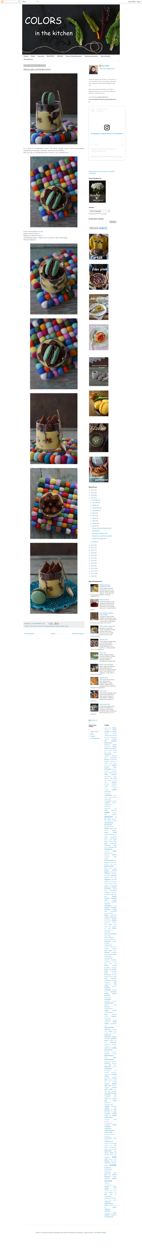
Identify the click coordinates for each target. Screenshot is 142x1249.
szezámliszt (107, 1136)
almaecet (106, 733)
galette (114, 860)
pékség (114, 1053)
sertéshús (113, 1106)
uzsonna (107, 1178)
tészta (111, 1153)
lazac (105, 963)
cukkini (114, 789)
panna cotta (107, 1048)
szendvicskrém (109, 1130)
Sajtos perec (103, 691)
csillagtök (114, 802)
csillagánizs (107, 802)
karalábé (107, 907)
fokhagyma (108, 849)
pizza (115, 1065)
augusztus (95, 510)
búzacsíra (113, 769)
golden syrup (112, 868)
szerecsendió (108, 1132)
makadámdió (107, 984)
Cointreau (113, 784)
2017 (92, 558)
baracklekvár (112, 748)
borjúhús (106, 761)
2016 (92, 560)
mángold (114, 993)
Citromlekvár (96, 531)
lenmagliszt (107, 967)
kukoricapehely (108, 958)
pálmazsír (114, 1044)
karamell (113, 907)
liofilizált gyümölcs (108, 976)
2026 (92, 490)
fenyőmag (110, 847)
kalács (106, 900)
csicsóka (114, 801)
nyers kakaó (112, 1033)
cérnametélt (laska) (110, 776)
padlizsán (113, 1038)
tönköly (62, 626)
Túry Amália (105, 66)
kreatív (114, 950)
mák (115, 982)
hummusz (106, 885)
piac (110, 1061)
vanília (66, 626)
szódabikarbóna (108, 1141)
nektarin (114, 1029)
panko (114, 1046)
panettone (107, 1046)
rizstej (106, 1093)
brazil (115, 763)
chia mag (113, 778)
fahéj (114, 832)
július (94, 513)
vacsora (108, 1181)
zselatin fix (113, 1215)
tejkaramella (108, 1151)
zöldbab (114, 1207)
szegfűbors (107, 1126)
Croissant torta (94, 738)
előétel (106, 828)
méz (105, 1014)
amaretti (114, 735)
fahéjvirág (106, 834)
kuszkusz (113, 960)
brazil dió (107, 765)
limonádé (114, 974)
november (95, 502)
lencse (106, 965)
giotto (115, 864)
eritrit (115, 828)
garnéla (106, 862)
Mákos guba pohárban (106, 664)
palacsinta (113, 1042)
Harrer (105, 883)
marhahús (107, 1001)
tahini (115, 1145)
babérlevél (107, 744)
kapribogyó (107, 903)
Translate (103, 214)
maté (115, 1005)
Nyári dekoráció (105, 56)
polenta (114, 1066)
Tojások (92, 736)
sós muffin (113, 1110)
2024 (92, 495)
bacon (114, 745)
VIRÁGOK (60, 56)
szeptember (96, 508)
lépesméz (114, 967)
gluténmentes (109, 866)
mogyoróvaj (107, 1020)
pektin (105, 1057)
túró (105, 1174)
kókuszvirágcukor (109, 937)
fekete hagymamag (110, 838)
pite (110, 1065)
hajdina (112, 879)
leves (106, 973)
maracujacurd (107, 997)
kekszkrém (113, 915)
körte (110, 950)
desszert (35, 626)
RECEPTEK (50, 56)
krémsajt (106, 952)
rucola (106, 1098)
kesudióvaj (107, 922)
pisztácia (107, 1063)
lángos (114, 961)
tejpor (115, 1151)
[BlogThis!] (52, 623)
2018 (92, 555)
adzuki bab (107, 728)
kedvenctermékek (108, 913)
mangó (106, 993)
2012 (92, 571)
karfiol (114, 909)
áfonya (114, 728)
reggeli (114, 1084)
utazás (114, 1176)
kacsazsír (107, 894)
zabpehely (107, 1202)
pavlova (114, 1051)
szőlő (111, 1143)
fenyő (105, 847)
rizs (109, 1091)
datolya (114, 814)
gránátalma (107, 873)
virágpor (111, 1192)
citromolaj (106, 784)
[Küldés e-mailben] (49, 623)
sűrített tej (107, 1115)
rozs (115, 1095)
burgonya (107, 769)
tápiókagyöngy (112, 1147)
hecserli (110, 883)
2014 (92, 566)
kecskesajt (113, 911)
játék (105, 887)
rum (110, 1098)
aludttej (114, 733)
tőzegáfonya (107, 1173)
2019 (92, 553)
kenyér (114, 919)
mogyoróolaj (107, 1018)
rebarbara (107, 1083)
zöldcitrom (107, 1211)
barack (106, 748)
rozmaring (107, 1095)
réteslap (114, 1087)
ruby (115, 1096)
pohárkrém (52, 626)
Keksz (92, 734)
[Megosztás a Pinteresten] (58, 623)
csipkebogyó (107, 808)
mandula (107, 990)
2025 (92, 492)
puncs (114, 1076)
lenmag (114, 965)
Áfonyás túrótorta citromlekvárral (101, 528)
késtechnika (107, 920)
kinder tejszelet (112, 926)
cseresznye (107, 799)
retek (109, 1085)
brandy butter (108, 763)
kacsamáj (107, 892)
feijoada (114, 834)
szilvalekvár (107, 1140)
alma (114, 731)
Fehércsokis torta (105, 704)
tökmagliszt (113, 1161)
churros (109, 780)
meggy (106, 1010)
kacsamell (113, 892)
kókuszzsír (107, 941)
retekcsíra (113, 1085)
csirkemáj (113, 810)
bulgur (114, 767)
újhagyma (107, 1176)
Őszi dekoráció (28, 59)
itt (39, 233)
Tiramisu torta (104, 639)
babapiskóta (108, 743)
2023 (92, 498)
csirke (106, 810)
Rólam (33, 56)
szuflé (114, 1143)
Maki (115, 984)
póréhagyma (108, 1068)
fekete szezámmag (110, 843)
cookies (106, 786)
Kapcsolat (41, 56)
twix (110, 1174)
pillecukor (114, 1061)
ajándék (106, 731)
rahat (115, 1080)
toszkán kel (111, 1159)
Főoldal (26, 56)
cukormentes (108, 795)
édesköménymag (108, 826)
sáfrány (114, 1098)
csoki (30, 626)
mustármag (113, 1023)
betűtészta (107, 756)
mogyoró (113, 1016)
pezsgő (106, 1061)
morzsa (114, 1020)
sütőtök (114, 1115)
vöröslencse (107, 1198)
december (95, 500)
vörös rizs (112, 1194)
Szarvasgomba (108, 1123)
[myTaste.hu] (93, 720)
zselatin (107, 1215)
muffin (114, 1022)
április (94, 521)
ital (115, 885)
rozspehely (107, 1096)
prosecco (109, 1074)
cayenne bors (112, 772)
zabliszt (114, 1200)
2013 (92, 568)
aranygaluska (113, 737)
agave (114, 729)
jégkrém (110, 887)
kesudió (114, 921)
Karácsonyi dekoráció (91, 56)
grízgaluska (107, 875)
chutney (114, 780)
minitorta (106, 1016)
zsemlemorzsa (108, 1217)
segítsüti (106, 1106)
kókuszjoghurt (107, 930)
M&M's (106, 978)
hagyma (107, 879)
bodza (106, 757)
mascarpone (108, 1003)
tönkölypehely (108, 1169)
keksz (106, 915)
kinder (110, 924)
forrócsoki (106, 851)
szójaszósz (107, 1143)
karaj (115, 905)
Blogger (103, 1232)
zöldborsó (107, 1209)
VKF (105, 1194)
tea (113, 1149)
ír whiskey (112, 885)
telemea (106, 1152)
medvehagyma (108, 1008)
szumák (106, 1145)
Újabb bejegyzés (29, 633)
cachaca (106, 771)
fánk (111, 834)
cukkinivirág (107, 791)
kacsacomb (113, 890)
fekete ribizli (112, 841)
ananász (106, 737)
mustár (106, 1023)
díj (115, 817)
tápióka (106, 1147)
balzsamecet (107, 746)
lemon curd (112, 963)
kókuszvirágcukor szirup (110, 939)
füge (115, 856)
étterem (114, 830)
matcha (106, 1005)
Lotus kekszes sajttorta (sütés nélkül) (106, 613)
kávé (105, 911)
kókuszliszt (107, 932)
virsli (115, 1192)
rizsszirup (113, 1091)
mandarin (107, 988)
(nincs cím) (103, 653)
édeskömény (108, 824)
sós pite (107, 1112)
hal (115, 879)
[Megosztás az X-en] (54, 623)
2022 (92, 545)
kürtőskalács (107, 961)
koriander (106, 943)
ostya (108, 1038)
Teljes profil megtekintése (107, 69)
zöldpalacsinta (108, 1213)
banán (114, 746)
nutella (110, 1031)
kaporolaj (106, 902)
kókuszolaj (107, 934)
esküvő (106, 830)
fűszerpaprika (108, 860)
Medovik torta (104, 678)
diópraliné (113, 819)
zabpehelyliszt (108, 1203)
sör (111, 1112)
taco (111, 1145)
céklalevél (113, 774)
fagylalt (106, 832)
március (94, 523)
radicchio (110, 1080)
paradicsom (108, 1050)
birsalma (114, 756)
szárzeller (107, 1124)
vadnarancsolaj (108, 1185)
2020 (92, 550)
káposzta (113, 902)
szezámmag (108, 1138)
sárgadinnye (107, 1102)
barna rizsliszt (112, 752)
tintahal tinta (113, 1154)
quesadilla (107, 1078)
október (94, 505)
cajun (105, 772)
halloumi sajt (107, 881)
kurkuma (106, 960)
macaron (40, 626)
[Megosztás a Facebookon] (56, 623)
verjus (105, 1192)
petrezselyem (109, 1059)
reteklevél (106, 1087)
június (94, 515)
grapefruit (114, 873)
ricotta (111, 1089)
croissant (106, 789)
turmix (114, 1173)
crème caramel (110, 787)
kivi (105, 928)
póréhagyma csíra (110, 1070)
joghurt (114, 887)
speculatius (107, 1113)
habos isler (113, 877)
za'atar (110, 1200)
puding (57, 626)
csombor (114, 812)
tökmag (106, 1161)
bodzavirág (113, 757)
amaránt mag (108, 735)
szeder (114, 1125)
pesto (114, 1057)
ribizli (106, 1089)
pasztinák (106, 1051)
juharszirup (107, 889)
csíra (115, 808)
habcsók (106, 877)
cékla (106, 774)
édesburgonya (108, 823)
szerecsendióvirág (109, 1134)
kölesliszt (106, 948)
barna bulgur (108, 750)
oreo (105, 1038)
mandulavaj (113, 991)
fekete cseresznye (110, 836)
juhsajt (114, 888)
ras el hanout (110, 1081)
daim (105, 814)
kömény (114, 948)
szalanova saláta (110, 1119)
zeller (106, 1205)
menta (114, 1010)
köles (115, 946)
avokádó (114, 739)
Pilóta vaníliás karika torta (107, 626)
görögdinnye (113, 872)
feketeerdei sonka (110, 845)
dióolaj (109, 819)
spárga (114, 1112)
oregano (113, 1037)
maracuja (46, 626)
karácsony (108, 906)
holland (114, 883)
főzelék (114, 855)
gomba (106, 870)
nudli (105, 1031)
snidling (106, 1108)
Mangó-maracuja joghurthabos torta (105, 585)
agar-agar (106, 729)
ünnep (114, 1178)
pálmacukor (107, 1044)
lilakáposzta (107, 974)
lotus (115, 976)
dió (105, 819)
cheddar (106, 778)
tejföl (115, 1149)
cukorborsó (107, 793)
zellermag (111, 1205)
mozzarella (107, 1021)
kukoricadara (112, 954)
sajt (105, 1100)
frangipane (107, 856)
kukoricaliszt (107, 956)
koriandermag (108, 945)
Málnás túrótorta (104, 600)
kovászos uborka (108, 946)
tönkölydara (107, 1167)
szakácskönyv (108, 1117)
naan (105, 1025)
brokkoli (114, 765)
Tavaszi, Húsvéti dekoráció (74, 56)
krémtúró (114, 952)
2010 (92, 576)
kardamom (107, 909)
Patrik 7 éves (94, 731)
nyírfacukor (107, 1035)
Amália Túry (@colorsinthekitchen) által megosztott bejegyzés (112, 156)
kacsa (105, 890)
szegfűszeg (107, 1128)
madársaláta (107, 980)
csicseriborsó (108, 801)
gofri (105, 868)
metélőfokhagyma (108, 1012)
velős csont (113, 1190)
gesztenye (111, 862)
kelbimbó (106, 917)
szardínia (106, 1121)
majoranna (107, 982)
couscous (113, 786)
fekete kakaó (108, 839)
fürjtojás (106, 858)
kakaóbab (107, 898)
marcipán (107, 999)
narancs (107, 1029)
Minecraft (114, 1014)
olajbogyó (107, 1037)
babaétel (113, 741)
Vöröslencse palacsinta (99, 538)
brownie (106, 767)
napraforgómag (109, 1027)
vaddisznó (107, 1183)
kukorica (106, 954)
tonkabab (106, 1157)
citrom (114, 782)
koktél (109, 928)
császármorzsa (112, 797)
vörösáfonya (107, 1196)
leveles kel (107, 969)
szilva (114, 1138)
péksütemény (109, 1055)
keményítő (107, 919)
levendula (113, 971)
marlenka (114, 1001)
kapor (114, 900)
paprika (114, 1048)
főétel (114, 851)
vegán (106, 1189)
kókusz (114, 928)
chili (105, 780)
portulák (106, 1072)
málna (106, 986)
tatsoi (110, 1149)
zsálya (114, 1213)
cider (105, 782)
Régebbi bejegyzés (78, 633)
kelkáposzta (113, 917)
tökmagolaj (107, 1162)
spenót (114, 1113)
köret (105, 950)
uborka (114, 1174)
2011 (92, 573)
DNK (105, 821)
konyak (114, 941)
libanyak (114, 973)
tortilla (105, 1159)
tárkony (106, 1149)
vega (114, 1187)
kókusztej (113, 934)
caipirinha (114, 771)
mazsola (106, 1007)
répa (106, 1085)
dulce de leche (112, 821)
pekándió (106, 1053)
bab (105, 741)
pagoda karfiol (108, 1040)
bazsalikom (107, 754)
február (94, 526)
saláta (114, 1100)
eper (111, 828)
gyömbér (113, 875)
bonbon (106, 759)
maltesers (114, 986)
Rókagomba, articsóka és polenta (102, 536)
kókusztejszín (107, 935)
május (94, 518)
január (94, 542)
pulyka (106, 1076)
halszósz (114, 881)
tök (115, 1159)
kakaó (114, 896)
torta (114, 1157)
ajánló (111, 731)
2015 (92, 563)
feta (115, 847)
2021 (92, 548)
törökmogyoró (107, 1171)
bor (111, 759)
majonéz (114, 980)
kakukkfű (113, 898)
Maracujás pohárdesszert (99, 533)
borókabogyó (113, 761)
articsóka (106, 739)
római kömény (112, 1093)
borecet (114, 759)
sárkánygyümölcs (108, 1104)
